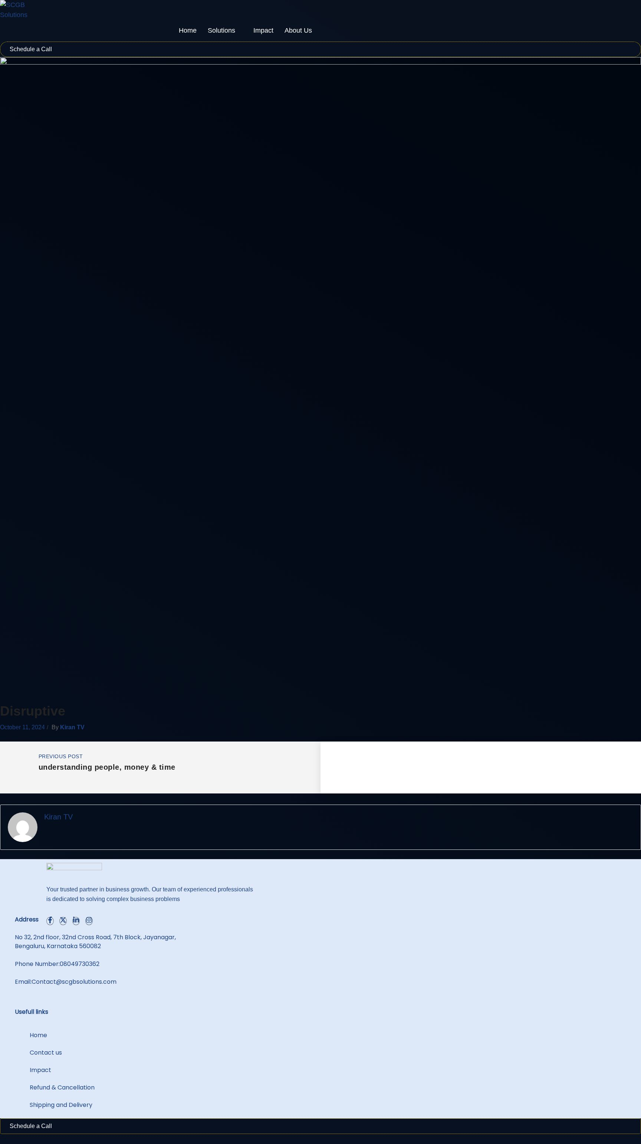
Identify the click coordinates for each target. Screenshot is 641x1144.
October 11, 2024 (22, 727)
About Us (298, 30)
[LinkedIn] (76, 921)
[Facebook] (50, 921)
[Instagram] (89, 921)
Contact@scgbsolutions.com (74, 981)
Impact (263, 30)
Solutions (221, 30)
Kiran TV (72, 727)
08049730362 (79, 964)
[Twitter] (63, 921)
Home (188, 30)
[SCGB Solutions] (18, 10)
